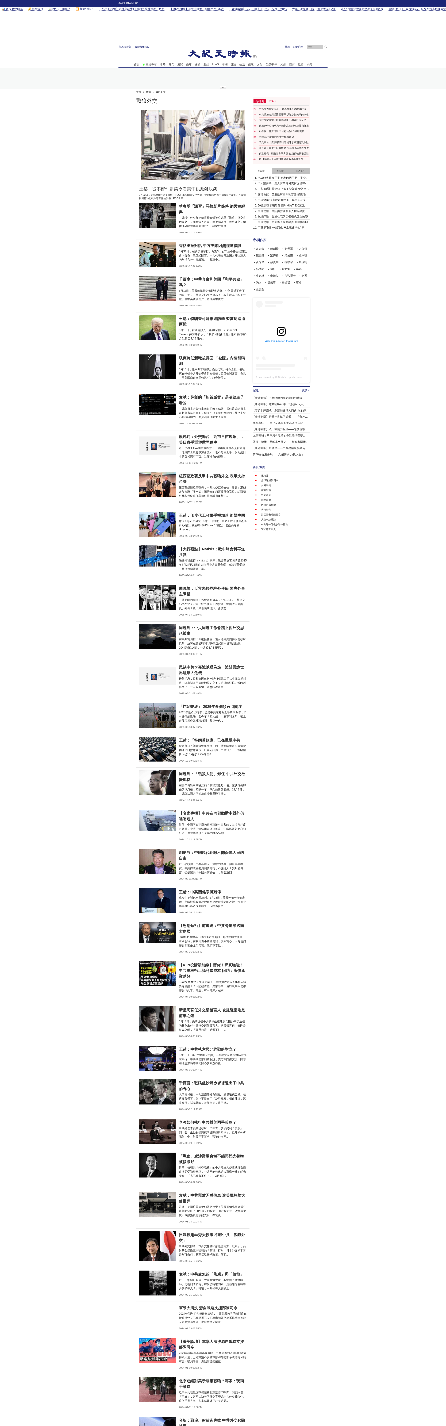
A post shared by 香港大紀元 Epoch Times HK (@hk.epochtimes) (291, 377)
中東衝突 (266, 495)
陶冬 (259, 282)
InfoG (215, 64)
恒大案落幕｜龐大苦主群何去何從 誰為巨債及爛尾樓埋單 (283, 183)
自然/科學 (271, 64)
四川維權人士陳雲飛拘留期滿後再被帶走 (281, 159)
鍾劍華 (274, 248)
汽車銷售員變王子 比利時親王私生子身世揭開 (283, 178)
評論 (233, 64)
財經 (206, 64)
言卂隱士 (290, 275)
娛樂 (309, 64)
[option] (193, 145)
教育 (300, 64)
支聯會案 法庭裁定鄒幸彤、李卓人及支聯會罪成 (283, 200)
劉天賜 (288, 248)
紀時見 (264, 475)
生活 (242, 64)
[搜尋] (325, 47)
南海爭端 (266, 490)
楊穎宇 (288, 262)
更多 (299, 282)
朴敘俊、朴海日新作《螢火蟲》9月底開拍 (281, 131)
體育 (292, 64)
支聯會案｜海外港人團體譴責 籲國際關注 (283, 222)
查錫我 (286, 282)
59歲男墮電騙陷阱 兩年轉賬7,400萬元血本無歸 (282, 206)
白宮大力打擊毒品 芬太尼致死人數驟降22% (282, 109)
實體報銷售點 (142, 46)
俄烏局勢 (266, 500)
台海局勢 (266, 485)
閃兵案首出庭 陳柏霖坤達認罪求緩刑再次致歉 (284, 142)
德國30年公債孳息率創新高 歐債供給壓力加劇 (284, 125)
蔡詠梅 (303, 262)
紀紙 (283, 64)
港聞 (180, 64)
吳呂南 (288, 255)
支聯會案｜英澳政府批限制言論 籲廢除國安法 (283, 195)
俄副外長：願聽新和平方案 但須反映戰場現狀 (284, 153)
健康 (251, 64)
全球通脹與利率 (269, 480)
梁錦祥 (274, 255)
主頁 (138, 92)
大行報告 (266, 509)
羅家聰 (303, 255)
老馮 (304, 275)
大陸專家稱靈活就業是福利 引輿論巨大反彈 (282, 120)
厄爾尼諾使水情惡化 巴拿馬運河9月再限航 (282, 228)
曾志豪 (260, 248)
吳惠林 (260, 275)
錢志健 (260, 255)
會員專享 (151, 64)
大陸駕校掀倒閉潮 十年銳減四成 (276, 136)
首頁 (136, 64)
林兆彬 (260, 268)
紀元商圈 (298, 46)
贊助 (287, 46)
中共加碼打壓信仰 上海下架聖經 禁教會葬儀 (283, 189)
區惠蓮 (260, 289)
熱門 (171, 64)
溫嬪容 (271, 282)
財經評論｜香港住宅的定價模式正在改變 (283, 216)
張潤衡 (286, 268)
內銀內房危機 (268, 504)
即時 (163, 64)
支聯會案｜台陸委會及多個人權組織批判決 (283, 211)
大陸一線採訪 (268, 519)
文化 (259, 64)
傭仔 (273, 268)
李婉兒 (274, 275)
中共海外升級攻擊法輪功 (274, 524)
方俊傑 (303, 248)
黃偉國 (260, 262)
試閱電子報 (125, 46)
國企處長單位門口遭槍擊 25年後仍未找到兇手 (284, 148)
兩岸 (189, 64)
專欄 (225, 64)
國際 (197, 64)
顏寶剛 (274, 262)
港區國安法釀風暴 (271, 514)
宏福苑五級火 (268, 529)
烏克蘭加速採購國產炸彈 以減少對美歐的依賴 (284, 114)
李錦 (299, 268)
